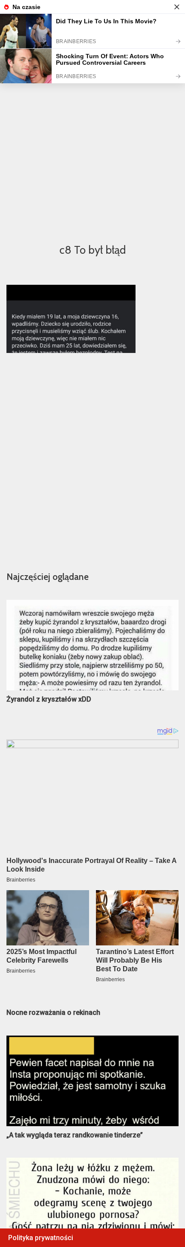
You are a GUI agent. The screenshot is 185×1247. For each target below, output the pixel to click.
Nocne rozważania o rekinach (53, 1012)
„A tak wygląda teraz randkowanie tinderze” (74, 1135)
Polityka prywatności (40, 1238)
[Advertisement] (92, 136)
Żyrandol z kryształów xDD (48, 699)
